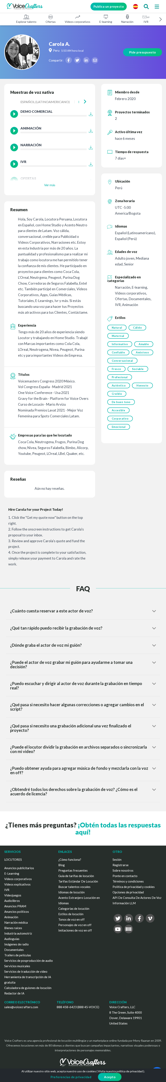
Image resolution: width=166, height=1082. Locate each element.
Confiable (118, 352)
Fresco (116, 369)
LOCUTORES (13, 859)
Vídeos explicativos (17, 884)
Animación (11, 917)
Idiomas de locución (71, 892)
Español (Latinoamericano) (45, 102)
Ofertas (51, 21)
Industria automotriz (18, 933)
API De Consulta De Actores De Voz (137, 897)
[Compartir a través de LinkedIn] (86, 60)
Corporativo (120, 418)
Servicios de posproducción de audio (28, 960)
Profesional (120, 377)
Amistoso (142, 352)
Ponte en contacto (125, 876)
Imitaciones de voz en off (75, 930)
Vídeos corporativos (77, 21)
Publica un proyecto (109, 6)
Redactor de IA (14, 993)
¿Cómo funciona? (69, 859)
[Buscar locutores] (146, 6)
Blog (61, 865)
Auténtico (119, 385)
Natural (117, 327)
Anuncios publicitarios (19, 868)
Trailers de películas (17, 955)
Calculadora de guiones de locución (27, 988)
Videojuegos (12, 895)
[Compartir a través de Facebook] (68, 60)
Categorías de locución (73, 908)
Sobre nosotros (123, 870)
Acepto (109, 1077)
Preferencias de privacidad (71, 1077)
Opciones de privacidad (128, 892)
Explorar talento (26, 21)
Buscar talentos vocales (74, 887)
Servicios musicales (17, 966)
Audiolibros (12, 900)
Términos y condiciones (128, 881)
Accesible (118, 410)
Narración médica (16, 922)
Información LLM (124, 903)
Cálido (137, 327)
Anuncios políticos (16, 911)
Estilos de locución (70, 914)
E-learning (105, 21)
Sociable (138, 369)
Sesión (117, 859)
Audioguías (11, 939)
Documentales (14, 949)
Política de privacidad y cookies (134, 887)
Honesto (142, 385)
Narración (127, 21)
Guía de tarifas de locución (76, 876)
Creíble (117, 393)
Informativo (120, 344)
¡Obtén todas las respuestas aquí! (118, 828)
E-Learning (11, 873)
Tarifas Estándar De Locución (78, 881)
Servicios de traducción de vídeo (25, 971)
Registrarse (121, 865)
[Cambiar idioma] (135, 6)
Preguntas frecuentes (73, 870)
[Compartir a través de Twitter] (77, 60)
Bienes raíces (13, 928)
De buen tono (121, 402)
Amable (144, 344)
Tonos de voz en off (71, 919)
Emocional (119, 426)
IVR (146, 21)
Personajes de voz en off (75, 925)
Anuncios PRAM (15, 906)
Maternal (118, 335)
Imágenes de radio (16, 944)
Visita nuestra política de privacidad (120, 1071)
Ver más (49, 185)
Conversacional (122, 360)
